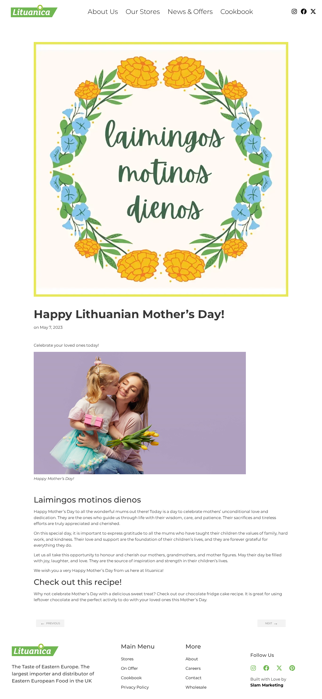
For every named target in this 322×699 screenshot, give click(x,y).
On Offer (129, 668)
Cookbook (236, 12)
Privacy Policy (135, 687)
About (192, 659)
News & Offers (190, 12)
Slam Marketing (266, 685)
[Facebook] (304, 11)
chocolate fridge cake (207, 593)
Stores (127, 659)
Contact (194, 677)
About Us (103, 12)
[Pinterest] (292, 668)
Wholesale (196, 687)
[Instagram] (294, 11)
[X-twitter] (313, 11)
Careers (193, 668)
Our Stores (143, 12)
